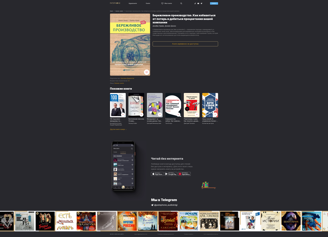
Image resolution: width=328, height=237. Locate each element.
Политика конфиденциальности (166, 234)
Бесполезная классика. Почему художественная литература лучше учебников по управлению (136, 120)
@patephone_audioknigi (165, 205)
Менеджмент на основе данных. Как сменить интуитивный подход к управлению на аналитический (154, 120)
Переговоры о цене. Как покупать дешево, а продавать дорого (191, 120)
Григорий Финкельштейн (154, 123)
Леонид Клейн (132, 123)
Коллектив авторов (208, 123)
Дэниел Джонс (170, 26)
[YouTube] (198, 3)
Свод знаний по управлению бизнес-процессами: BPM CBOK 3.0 (209, 120)
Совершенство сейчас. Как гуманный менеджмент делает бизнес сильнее (172, 120)
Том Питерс (168, 123)
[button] (214, 3)
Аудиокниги (133, 3)
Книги (148, 3)
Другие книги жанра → (118, 129)
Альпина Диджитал (127, 78)
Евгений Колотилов (115, 123)
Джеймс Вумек (158, 26)
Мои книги (168, 3)
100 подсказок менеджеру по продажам (115, 120)
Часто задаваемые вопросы (211, 234)
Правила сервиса (188, 234)
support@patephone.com (140, 234)
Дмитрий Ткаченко (189, 123)
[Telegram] (201, 3)
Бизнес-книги (119, 11)
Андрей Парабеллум (116, 125)
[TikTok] (195, 3)
